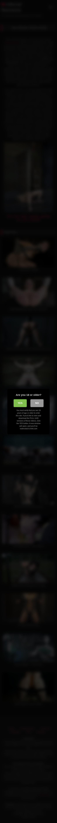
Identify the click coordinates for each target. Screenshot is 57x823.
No (37, 403)
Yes (20, 403)
